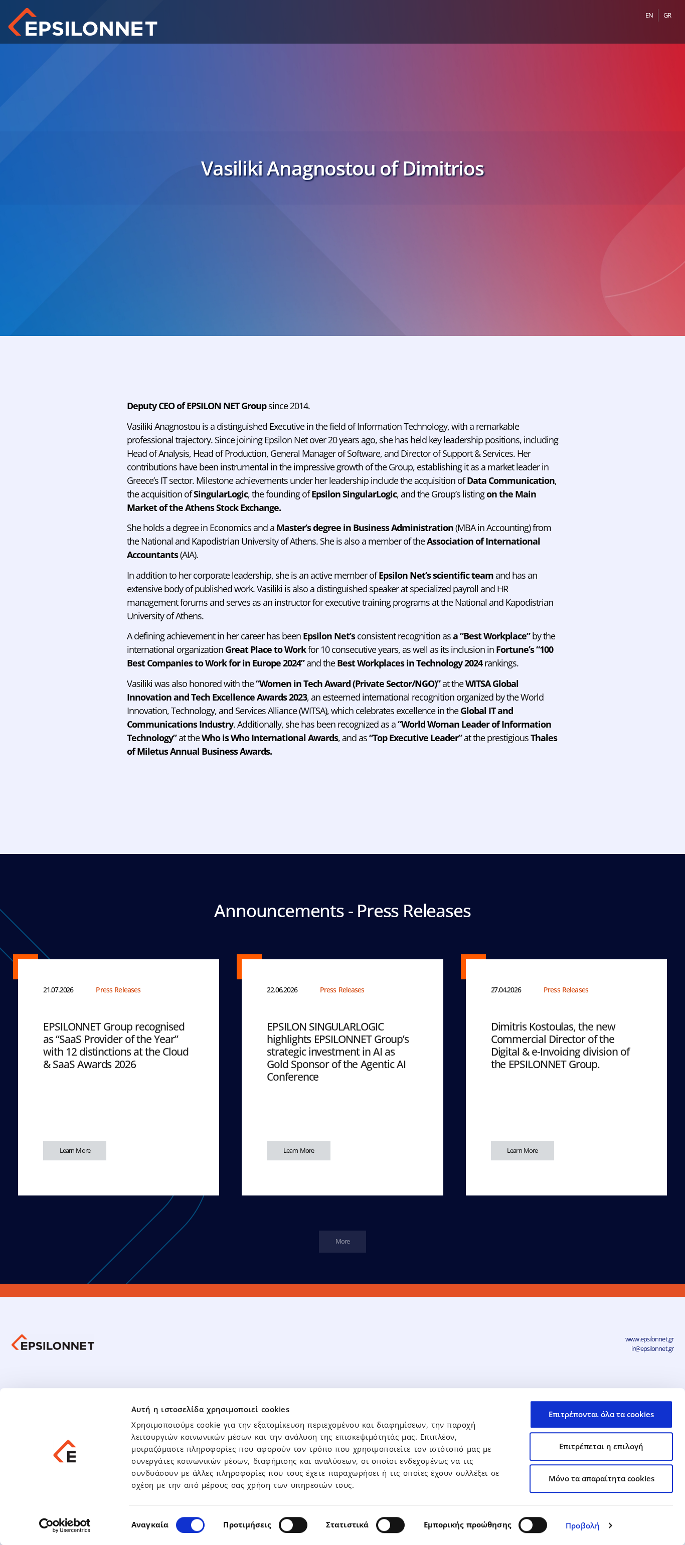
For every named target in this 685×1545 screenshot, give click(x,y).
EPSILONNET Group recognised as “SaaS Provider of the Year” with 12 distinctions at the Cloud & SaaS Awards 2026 (116, 1045)
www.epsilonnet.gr (649, 1338)
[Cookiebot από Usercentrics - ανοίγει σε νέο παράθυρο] (65, 1525)
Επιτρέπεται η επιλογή (601, 1446)
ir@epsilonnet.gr (652, 1348)
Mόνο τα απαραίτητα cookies (601, 1478)
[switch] (293, 1525)
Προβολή (583, 1525)
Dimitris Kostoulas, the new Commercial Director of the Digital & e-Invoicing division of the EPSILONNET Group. (560, 1045)
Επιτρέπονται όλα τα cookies (601, 1414)
